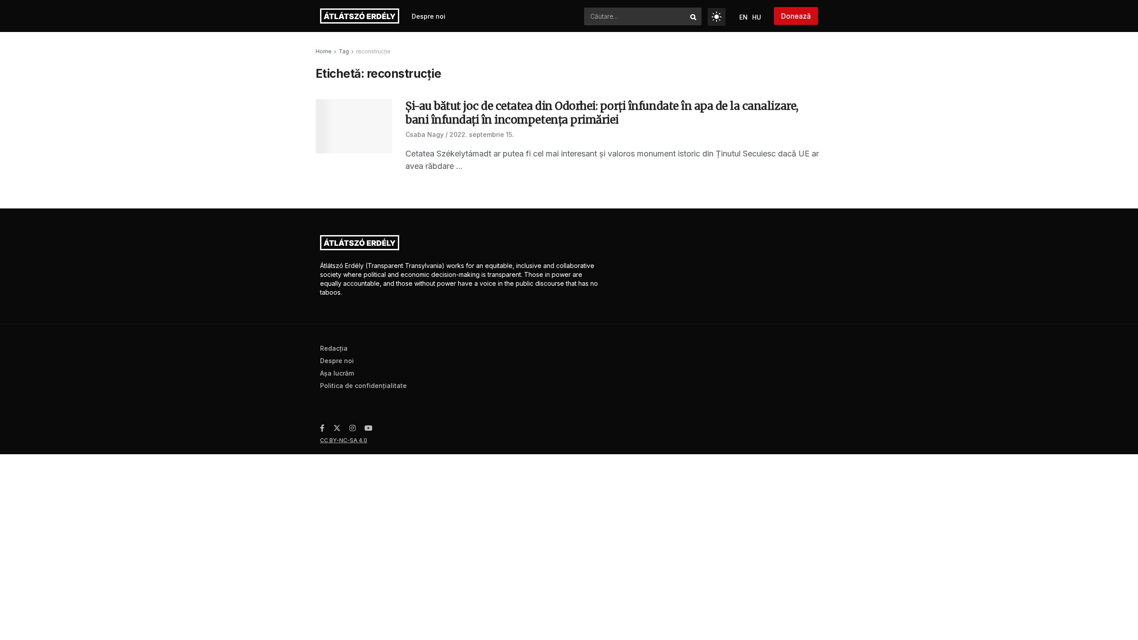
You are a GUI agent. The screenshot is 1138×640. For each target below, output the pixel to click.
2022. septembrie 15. (481, 134)
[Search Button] (693, 16)
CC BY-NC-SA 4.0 (343, 440)
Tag (344, 51)
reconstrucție (373, 51)
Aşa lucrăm (337, 373)
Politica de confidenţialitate (363, 385)
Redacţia (334, 348)
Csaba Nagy (424, 134)
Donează (796, 16)
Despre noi (428, 16)
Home (324, 51)
